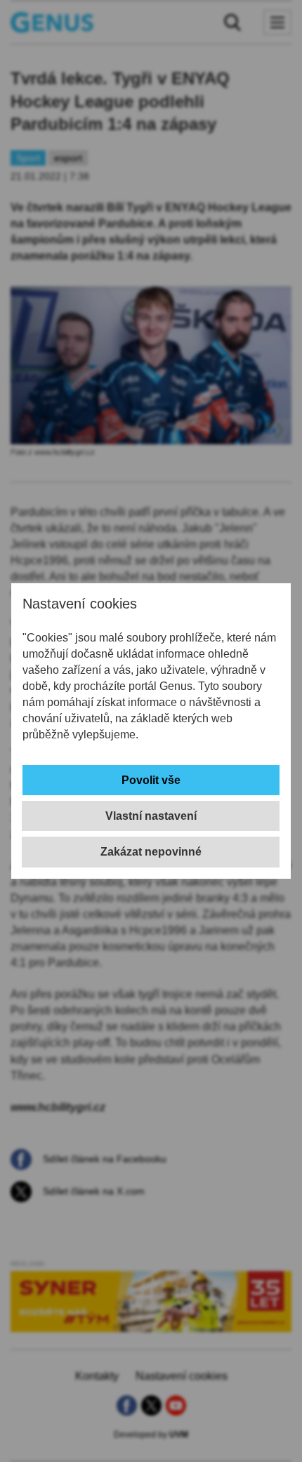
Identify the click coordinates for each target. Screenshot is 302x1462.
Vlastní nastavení (151, 816)
